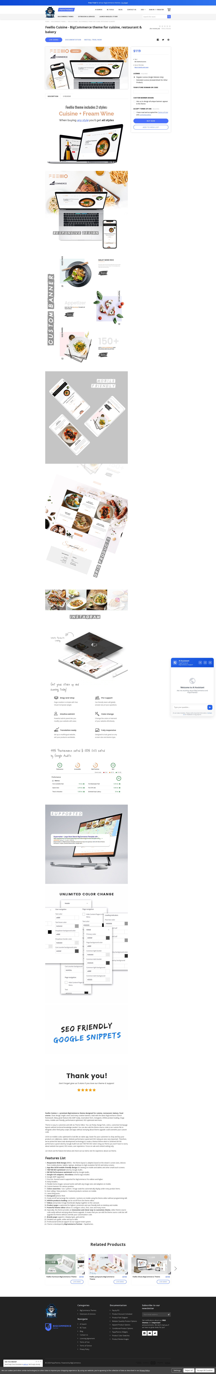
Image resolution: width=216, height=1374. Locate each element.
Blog (121, 10)
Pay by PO (115, 1310)
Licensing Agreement (87, 1338)
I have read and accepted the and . (152, 113)
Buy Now (151, 121)
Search (169, 16)
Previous (40, 1268)
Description (53, 96)
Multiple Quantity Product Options (124, 1321)
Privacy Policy (84, 1349)
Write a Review (166, 29)
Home (47, 21)
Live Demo (53, 40)
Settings (177, 1370)
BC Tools (110, 10)
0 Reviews (67, 96)
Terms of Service (86, 1346)
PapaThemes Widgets (120, 1332)
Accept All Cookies (205, 1370)
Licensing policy (145, 115)
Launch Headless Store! (109, 17)
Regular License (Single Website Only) (150, 77)
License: (140, 73)
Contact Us (131, 10)
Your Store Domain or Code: (145, 87)
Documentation (73, 40)
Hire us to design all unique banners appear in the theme (152, 102)
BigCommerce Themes (65, 17)
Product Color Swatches (121, 1335)
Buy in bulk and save (141, 67)
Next (175, 1268)
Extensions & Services (86, 17)
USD (142, 10)
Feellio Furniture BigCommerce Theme (61, 1277)
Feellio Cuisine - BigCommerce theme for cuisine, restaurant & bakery (91, 21)
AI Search (98, 10)
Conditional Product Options (122, 1328)
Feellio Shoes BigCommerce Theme (146, 1277)
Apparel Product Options (121, 1325)
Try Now (124, 3)
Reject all (189, 1370)
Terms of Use (163, 112)
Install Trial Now (93, 40)
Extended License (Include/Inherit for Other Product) (152, 81)
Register (160, 10)
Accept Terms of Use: (146, 109)
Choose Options (81, 1268)
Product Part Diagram (120, 1318)
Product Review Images (120, 1339)
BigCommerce (75, 1363)
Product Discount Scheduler (122, 1314)
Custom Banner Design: (143, 98)
